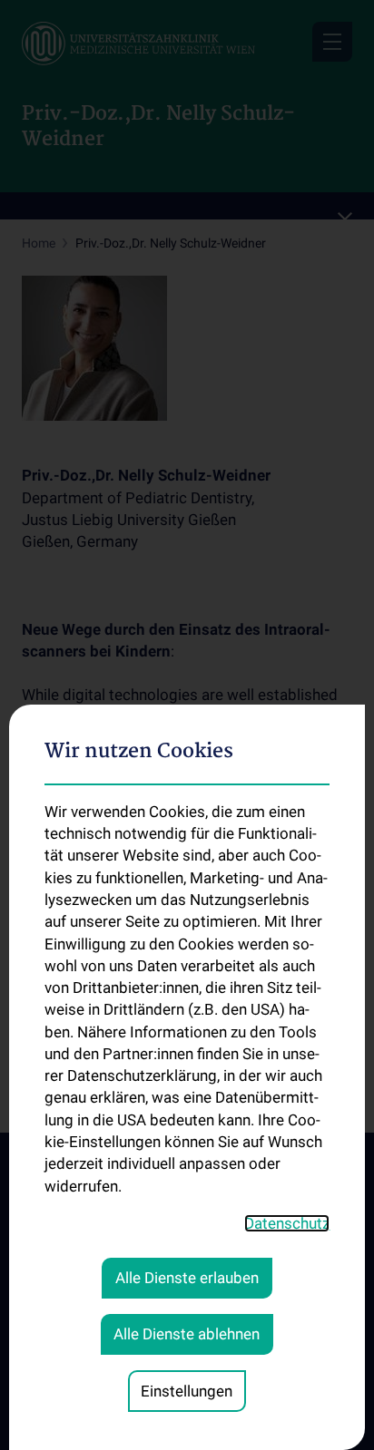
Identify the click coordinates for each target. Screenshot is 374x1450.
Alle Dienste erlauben (187, 1278)
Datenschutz (287, 1223)
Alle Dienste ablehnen (186, 1334)
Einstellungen (186, 1391)
